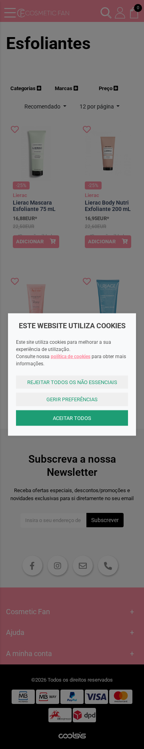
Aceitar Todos (72, 418)
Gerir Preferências (72, 399)
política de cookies (70, 356)
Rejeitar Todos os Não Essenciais (72, 382)
